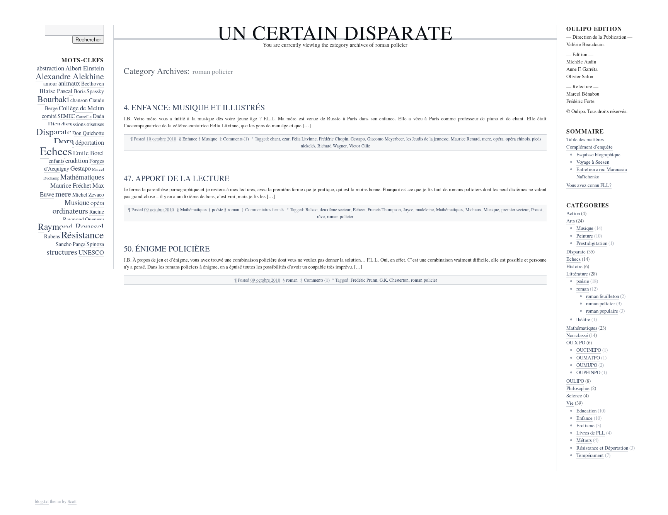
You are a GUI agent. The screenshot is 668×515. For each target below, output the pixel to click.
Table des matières (585, 139)
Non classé (577, 335)
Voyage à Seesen (592, 161)
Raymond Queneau (83, 219)
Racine (96, 211)
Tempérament (590, 455)
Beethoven (92, 83)
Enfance (189, 139)
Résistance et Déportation (602, 447)
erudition (76, 160)
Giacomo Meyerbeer (385, 139)
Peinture (584, 235)
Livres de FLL (590, 432)
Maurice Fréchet (70, 185)
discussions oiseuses (82, 124)
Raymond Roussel (71, 226)
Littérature (577, 273)
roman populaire (602, 310)
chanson (79, 100)
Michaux (473, 209)
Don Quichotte (88, 133)
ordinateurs (70, 210)
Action (573, 213)
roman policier (340, 216)
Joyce (408, 209)
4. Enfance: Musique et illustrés (194, 107)
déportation (89, 142)
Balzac (311, 209)
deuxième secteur (335, 209)
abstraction (50, 68)
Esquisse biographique (598, 154)
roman (233, 209)
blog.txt (42, 501)
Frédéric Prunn (364, 280)
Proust (536, 209)
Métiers (584, 439)
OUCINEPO (588, 349)
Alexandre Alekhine (70, 76)
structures (61, 251)
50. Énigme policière (167, 248)
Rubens (52, 236)
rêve (321, 216)
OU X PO (575, 342)
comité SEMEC (58, 116)
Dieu (54, 124)
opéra (498, 139)
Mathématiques (193, 209)
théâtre (583, 319)
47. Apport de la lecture (177, 178)
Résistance (82, 234)
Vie (570, 402)
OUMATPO (588, 357)
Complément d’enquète (589, 146)
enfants (56, 160)
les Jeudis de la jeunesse (427, 139)
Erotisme (585, 425)
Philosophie (578, 388)
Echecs (359, 209)
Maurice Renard (465, 139)
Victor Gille (359, 146)
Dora (64, 140)
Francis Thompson (384, 209)
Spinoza (95, 244)
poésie (217, 209)
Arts (570, 220)
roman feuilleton (602, 296)
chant (275, 139)
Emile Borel (88, 153)
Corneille (84, 116)
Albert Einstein (84, 68)
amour (50, 83)
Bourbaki (53, 98)
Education (586, 410)
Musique (209, 139)
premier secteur (515, 209)
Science (574, 395)
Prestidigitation (591, 243)
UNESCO (91, 252)
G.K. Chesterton (394, 280)
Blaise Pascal (56, 91)
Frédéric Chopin (333, 139)
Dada (98, 116)
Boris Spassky (89, 91)
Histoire (574, 266)
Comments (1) (236, 139)
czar (286, 139)
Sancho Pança (70, 244)
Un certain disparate (335, 32)
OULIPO (575, 380)
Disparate (53, 131)
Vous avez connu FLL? (589, 184)
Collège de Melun (81, 108)
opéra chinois (518, 139)
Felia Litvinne (304, 139)
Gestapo (358, 139)
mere (486, 139)
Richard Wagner (332, 146)
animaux (69, 83)
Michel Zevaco (88, 194)
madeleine (425, 209)
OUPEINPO (588, 372)
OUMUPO (586, 364)
